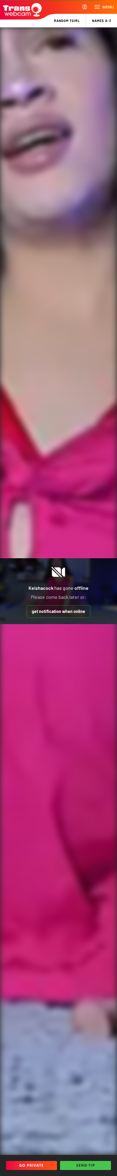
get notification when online (58, 611)
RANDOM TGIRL (67, 21)
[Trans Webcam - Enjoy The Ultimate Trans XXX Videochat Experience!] (22, 10)
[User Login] (85, 7)
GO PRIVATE (31, 1165)
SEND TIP (85, 1165)
